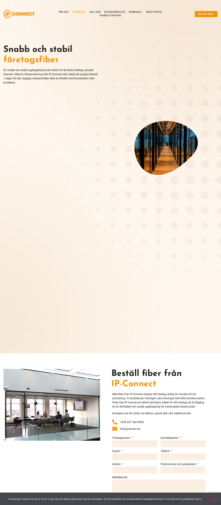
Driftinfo (154, 12)
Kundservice (114, 12)
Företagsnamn (121, 438)
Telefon (165, 451)
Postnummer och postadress (178, 464)
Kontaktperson (170, 438)
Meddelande (119, 477)
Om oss (95, 12)
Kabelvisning (110, 15)
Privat (64, 12)
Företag (79, 12)
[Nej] (215, 498)
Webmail (136, 12)
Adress (116, 464)
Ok (208, 499)
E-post (116, 451)
